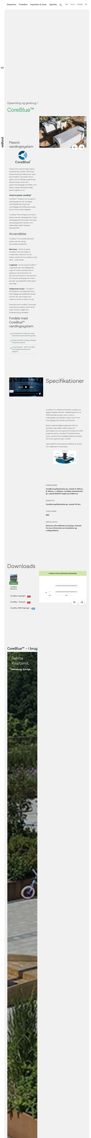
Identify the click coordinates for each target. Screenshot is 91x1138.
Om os (72, 4)
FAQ (66, 4)
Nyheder (53, 4)
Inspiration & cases (38, 4)
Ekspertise (11, 4)
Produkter (23, 4)
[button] (75, 147)
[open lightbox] (61, 132)
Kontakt (80, 4)
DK (86, 4)
